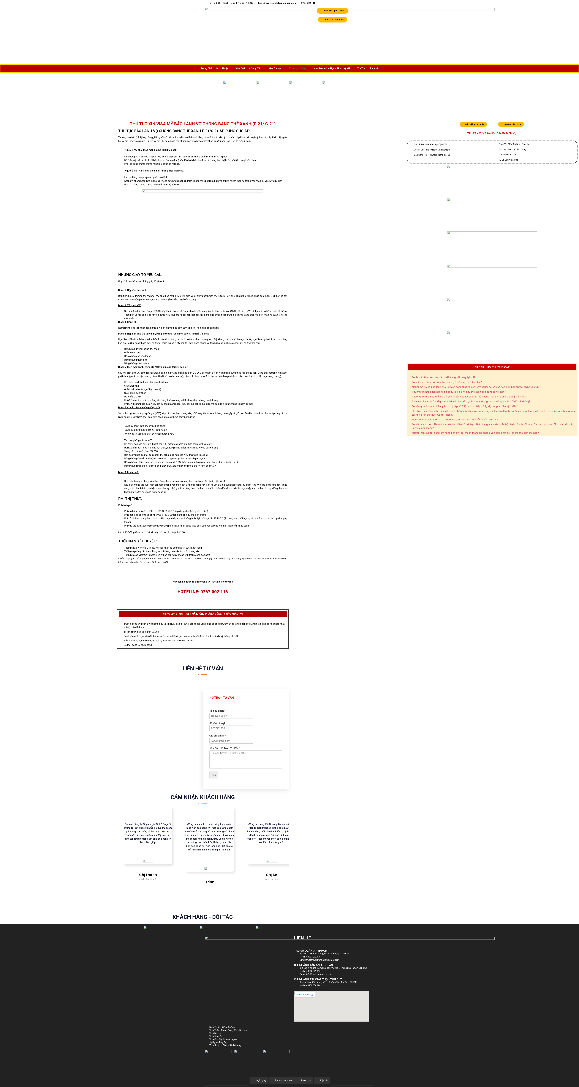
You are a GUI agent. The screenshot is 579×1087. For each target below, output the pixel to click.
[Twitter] (300, 944)
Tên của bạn (217, 710)
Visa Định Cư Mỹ (297, 68)
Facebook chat (283, 1080)
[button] (121, 928)
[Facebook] (295, 944)
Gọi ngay (261, 1080)
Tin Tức (361, 68)
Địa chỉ (324, 1080)
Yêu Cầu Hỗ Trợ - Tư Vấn (224, 748)
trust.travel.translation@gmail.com (277, 3)
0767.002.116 (308, 3)
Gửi (214, 774)
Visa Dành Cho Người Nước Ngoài (332, 68)
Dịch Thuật (222, 68)
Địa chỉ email (217, 735)
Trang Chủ (206, 68)
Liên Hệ (374, 68)
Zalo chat (306, 1080)
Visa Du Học (275, 68)
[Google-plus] (305, 944)
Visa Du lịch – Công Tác (248, 68)
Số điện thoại (217, 723)
